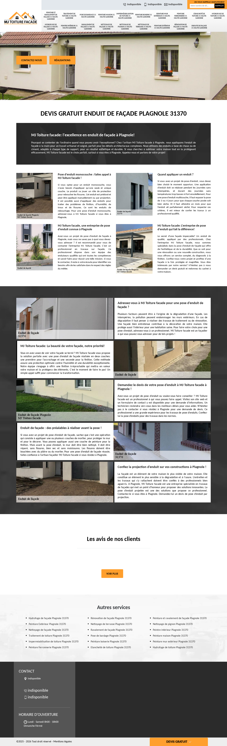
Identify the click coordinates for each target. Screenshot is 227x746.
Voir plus (112, 574)
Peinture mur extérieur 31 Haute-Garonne (162, 16)
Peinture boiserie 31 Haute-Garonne (143, 16)
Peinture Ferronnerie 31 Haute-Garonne (180, 16)
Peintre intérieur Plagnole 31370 (170, 630)
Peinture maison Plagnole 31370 (170, 636)
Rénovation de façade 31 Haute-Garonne (180, 27)
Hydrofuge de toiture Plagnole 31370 (173, 647)
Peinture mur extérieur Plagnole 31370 (174, 641)
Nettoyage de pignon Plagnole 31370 (173, 624)
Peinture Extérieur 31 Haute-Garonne (162, 27)
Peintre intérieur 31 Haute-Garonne (69, 27)
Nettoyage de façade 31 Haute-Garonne (106, 27)
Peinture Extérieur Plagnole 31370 (47, 624)
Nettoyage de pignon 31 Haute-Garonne (125, 27)
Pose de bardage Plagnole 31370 (108, 636)
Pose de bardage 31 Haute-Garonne (88, 16)
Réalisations (62, 60)
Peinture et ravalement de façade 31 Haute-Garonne (51, 16)
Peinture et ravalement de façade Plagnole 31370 (180, 618)
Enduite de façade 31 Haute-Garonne (199, 27)
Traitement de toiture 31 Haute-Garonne (69, 16)
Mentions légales (62, 741)
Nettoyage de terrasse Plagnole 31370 (111, 624)
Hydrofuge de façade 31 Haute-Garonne (51, 27)
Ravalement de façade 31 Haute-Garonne (88, 27)
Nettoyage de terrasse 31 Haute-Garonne (143, 27)
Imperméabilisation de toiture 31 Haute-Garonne (124, 16)
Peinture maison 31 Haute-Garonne (106, 16)
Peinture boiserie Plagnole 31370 (108, 641)
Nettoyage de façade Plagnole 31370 (48, 630)
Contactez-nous (31, 60)
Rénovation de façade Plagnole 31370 (111, 618)
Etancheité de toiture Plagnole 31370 (111, 647)
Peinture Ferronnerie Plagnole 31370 (49, 647)
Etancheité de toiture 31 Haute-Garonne (199, 16)
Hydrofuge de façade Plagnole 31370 (49, 618)
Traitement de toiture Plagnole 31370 (49, 636)
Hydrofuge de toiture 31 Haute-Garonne (217, 16)
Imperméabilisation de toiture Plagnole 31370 (53, 641)
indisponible (134, 4)
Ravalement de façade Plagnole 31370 (111, 630)
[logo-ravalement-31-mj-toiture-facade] (20, 12)
